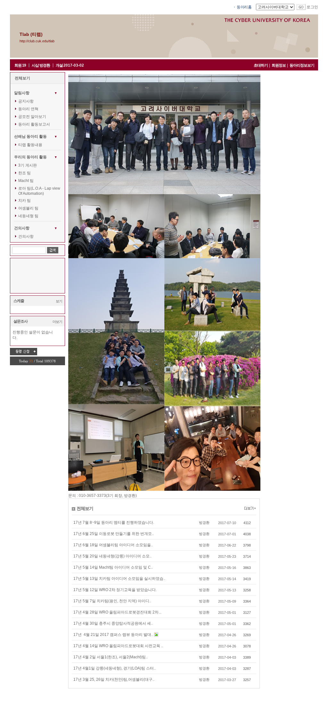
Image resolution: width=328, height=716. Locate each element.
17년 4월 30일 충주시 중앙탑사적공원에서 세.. (113, 623)
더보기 (57, 322)
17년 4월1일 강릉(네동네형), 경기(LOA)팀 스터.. (114, 668)
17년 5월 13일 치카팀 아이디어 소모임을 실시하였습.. (119, 578)
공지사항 (26, 101)
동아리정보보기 (302, 65)
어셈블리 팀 (28, 208)
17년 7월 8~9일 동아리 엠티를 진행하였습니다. (113, 522)
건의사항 (26, 236)
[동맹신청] (23, 351)
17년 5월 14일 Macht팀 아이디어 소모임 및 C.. (113, 567)
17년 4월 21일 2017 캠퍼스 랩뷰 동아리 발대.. (113, 634)
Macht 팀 (26, 180)
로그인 (312, 7)
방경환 (204, 522)
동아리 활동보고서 (34, 124)
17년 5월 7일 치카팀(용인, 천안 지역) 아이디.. (112, 601)
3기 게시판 (27, 165)
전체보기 (22, 78)
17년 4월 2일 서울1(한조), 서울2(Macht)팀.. (110, 657)
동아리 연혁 (28, 109)
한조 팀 (24, 173)
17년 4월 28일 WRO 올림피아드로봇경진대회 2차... (117, 612)
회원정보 (279, 65)
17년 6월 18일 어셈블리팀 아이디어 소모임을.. (113, 545)
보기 (59, 301)
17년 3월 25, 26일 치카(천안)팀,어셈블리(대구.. (113, 679)
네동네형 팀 (28, 216)
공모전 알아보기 (32, 116)
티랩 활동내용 (30, 145)
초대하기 (261, 65)
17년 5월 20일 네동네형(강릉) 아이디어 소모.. (112, 556)
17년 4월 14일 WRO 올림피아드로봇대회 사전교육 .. (118, 646)
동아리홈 (244, 7)
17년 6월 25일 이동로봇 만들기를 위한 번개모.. (113, 533)
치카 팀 (24, 200)
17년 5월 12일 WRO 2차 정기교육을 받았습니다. (115, 590)
